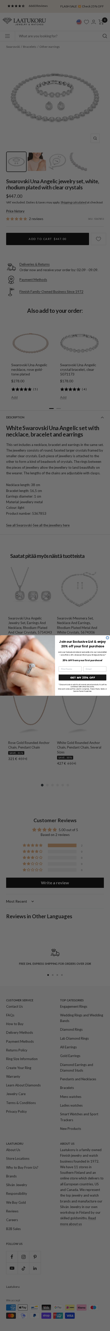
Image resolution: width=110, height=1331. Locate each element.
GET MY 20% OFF (82, 677)
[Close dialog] (107, 637)
